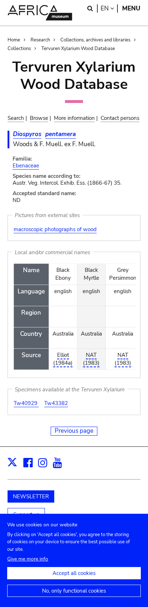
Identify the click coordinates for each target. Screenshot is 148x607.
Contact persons (120, 118)
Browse (39, 118)
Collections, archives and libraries (95, 40)
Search (16, 118)
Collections (19, 48)
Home (14, 40)
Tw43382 (56, 403)
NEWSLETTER (31, 496)
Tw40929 (26, 403)
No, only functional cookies (74, 590)
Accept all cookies (74, 573)
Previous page (74, 431)
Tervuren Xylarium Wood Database (78, 48)
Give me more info (27, 559)
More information (74, 118)
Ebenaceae (26, 165)
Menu (131, 8)
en (109, 8)
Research (40, 40)
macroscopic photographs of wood (55, 229)
